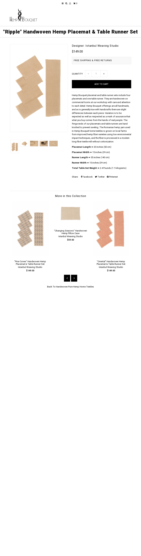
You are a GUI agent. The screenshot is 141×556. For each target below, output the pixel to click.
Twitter (101, 176)
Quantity (77, 73)
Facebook (87, 176)
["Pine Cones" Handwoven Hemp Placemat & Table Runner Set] (30, 255)
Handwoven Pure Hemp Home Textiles (75, 286)
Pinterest (113, 176)
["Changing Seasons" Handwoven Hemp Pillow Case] (70, 225)
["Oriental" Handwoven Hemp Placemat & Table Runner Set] (111, 255)
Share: (75, 176)
